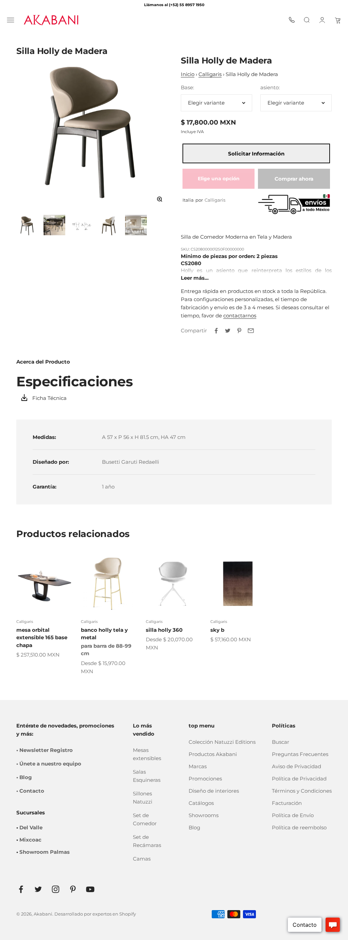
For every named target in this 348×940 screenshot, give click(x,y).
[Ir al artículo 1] (27, 225)
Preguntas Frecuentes (300, 754)
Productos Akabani (213, 754)
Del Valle (30, 827)
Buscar (280, 742)
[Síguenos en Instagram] (55, 889)
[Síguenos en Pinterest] (72, 889)
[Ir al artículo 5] (136, 225)
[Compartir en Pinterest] (239, 330)
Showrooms (204, 815)
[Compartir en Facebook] (216, 330)
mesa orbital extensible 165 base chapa (41, 637)
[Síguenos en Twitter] (38, 889)
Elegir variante (206, 102)
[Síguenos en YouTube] (90, 889)
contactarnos (239, 315)
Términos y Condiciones (302, 791)
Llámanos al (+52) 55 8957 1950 (174, 4)
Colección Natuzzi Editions (222, 742)
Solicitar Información (256, 153)
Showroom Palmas (44, 852)
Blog (194, 827)
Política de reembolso (299, 827)
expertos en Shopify (114, 914)
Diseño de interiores (214, 791)
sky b (217, 630)
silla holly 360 (164, 630)
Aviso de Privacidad (296, 766)
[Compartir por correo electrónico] (251, 330)
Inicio (187, 74)
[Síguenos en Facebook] (20, 889)
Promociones (205, 778)
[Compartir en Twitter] (227, 330)
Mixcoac (30, 839)
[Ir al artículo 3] (81, 225)
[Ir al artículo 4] (109, 225)
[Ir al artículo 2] (54, 225)
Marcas (198, 766)
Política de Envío (293, 815)
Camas (142, 858)
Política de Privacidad (299, 778)
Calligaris (210, 74)
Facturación (287, 803)
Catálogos (201, 803)
